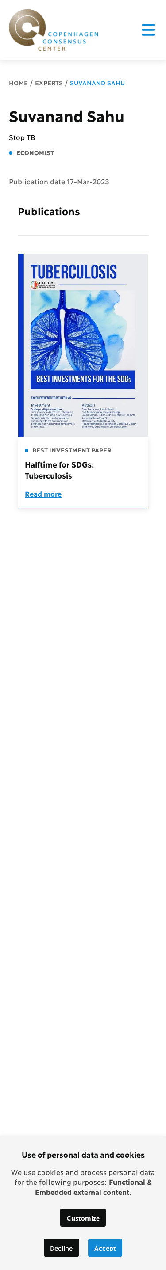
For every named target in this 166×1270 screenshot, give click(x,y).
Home (18, 82)
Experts (49, 82)
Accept (105, 1247)
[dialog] (83, 1203)
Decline (61, 1247)
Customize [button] (83, 1217)
